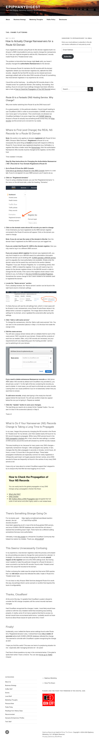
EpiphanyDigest (23, 6)
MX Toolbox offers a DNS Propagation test (23, 499)
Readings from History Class (14, 711)
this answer (22, 537)
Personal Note (9, 703)
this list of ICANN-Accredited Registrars (39, 274)
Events (7, 693)
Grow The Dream (49, 683)
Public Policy (51, 19)
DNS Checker (13, 496)
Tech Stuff (8, 721)
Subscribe (68, 56)
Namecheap (35, 147)
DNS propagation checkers (15, 438)
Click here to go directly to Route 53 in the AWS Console (25, 170)
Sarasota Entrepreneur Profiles (14, 718)
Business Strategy (20, 19)
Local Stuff (8, 696)
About (8, 19)
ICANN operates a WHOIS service (44, 258)
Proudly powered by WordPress (52, 736)
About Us (8, 682)
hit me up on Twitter (45, 655)
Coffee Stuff (8, 689)
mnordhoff (40, 539)
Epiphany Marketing (50, 678)
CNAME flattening (45, 116)
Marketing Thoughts (36, 19)
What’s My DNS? (15, 494)
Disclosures (63, 19)
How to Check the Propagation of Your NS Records (32, 89)
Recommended (10, 714)
